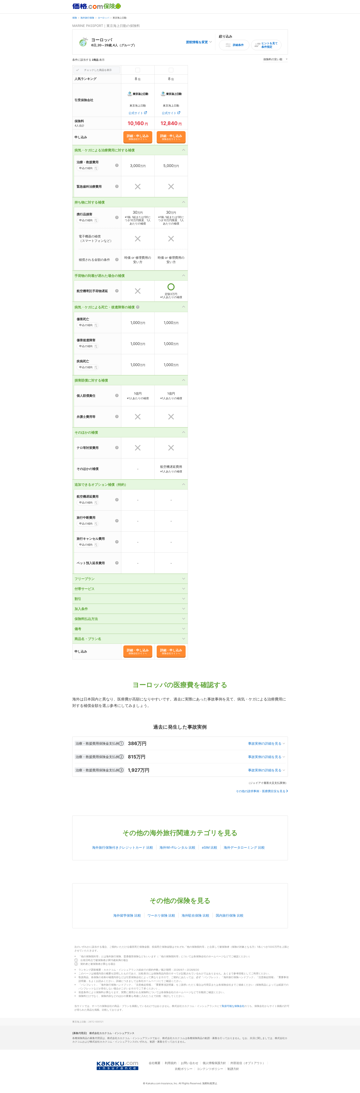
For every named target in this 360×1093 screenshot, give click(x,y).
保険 (74, 17)
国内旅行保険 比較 (230, 915)
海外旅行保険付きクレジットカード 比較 (122, 847)
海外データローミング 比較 (244, 847)
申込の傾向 (86, 168)
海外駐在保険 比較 (195, 915)
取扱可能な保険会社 (233, 1006)
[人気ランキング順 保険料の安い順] (275, 60)
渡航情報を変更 (197, 42)
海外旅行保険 (87, 17)
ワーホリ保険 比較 (161, 915)
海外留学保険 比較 (127, 915)
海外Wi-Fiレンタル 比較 (177, 847)
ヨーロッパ (103, 17)
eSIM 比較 (209, 847)
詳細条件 (238, 44)
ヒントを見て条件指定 (269, 44)
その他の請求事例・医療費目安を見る (260, 791)
